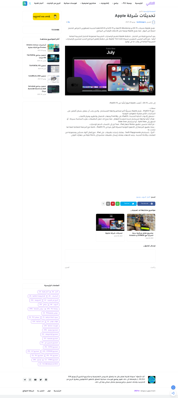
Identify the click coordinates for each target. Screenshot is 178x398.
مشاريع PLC (37, 356)
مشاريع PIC (52, 356)
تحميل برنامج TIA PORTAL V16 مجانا (36, 57)
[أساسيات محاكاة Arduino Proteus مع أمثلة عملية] (53, 48)
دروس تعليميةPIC (50, 313)
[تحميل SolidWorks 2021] (53, 79)
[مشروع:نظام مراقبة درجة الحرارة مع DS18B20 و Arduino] (141, 222)
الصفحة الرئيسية (149, 11)
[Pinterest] (113, 204)
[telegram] (25, 380)
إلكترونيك (36, 300)
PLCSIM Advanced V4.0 (48, 364)
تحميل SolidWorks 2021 (37, 76)
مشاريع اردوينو (51, 330)
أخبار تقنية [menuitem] (38, 3)
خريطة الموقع (28, 391)
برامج (43, 305)
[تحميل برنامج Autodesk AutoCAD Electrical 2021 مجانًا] (53, 89)
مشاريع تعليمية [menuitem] (89, 3)
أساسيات (53, 296)
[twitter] (41, 380)
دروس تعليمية (36, 309)
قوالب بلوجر (52, 322)
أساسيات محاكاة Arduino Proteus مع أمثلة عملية (36, 46)
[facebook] (46, 380)
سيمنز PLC (34, 317)
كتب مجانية (38, 322)
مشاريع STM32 (51, 360)
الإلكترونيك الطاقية (37, 296)
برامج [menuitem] (116, 3)
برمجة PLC (52, 309)
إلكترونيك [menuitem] (105, 3)
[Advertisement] (42, 191)
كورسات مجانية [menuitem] (70, 3)
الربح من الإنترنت (51, 300)
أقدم (67, 268)
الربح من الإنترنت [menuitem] (53, 3)
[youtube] (35, 380)
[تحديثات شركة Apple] (110, 222)
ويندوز (138, 197)
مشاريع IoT (33, 351)
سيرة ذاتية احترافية (50, 317)
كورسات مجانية (51, 326)
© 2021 (136, 391)
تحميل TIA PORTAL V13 (37, 66)
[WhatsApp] (118, 204)
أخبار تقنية (43, 292)
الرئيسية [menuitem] (139, 3)
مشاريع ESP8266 (50, 351)
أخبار (140, 11)
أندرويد (144, 197)
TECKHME (55, 30)
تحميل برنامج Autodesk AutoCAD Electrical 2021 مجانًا (37, 89)
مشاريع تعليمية (51, 339)
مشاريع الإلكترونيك (50, 334)
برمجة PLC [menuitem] (127, 3)
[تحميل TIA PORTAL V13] (53, 69)
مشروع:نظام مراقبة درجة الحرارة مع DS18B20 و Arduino (141, 234)
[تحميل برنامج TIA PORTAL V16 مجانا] (53, 58)
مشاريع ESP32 (51, 347)
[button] (30, 3)
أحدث (152, 268)
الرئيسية (57, 391)
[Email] (108, 204)
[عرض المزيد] (103, 204)
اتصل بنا (40, 391)
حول (49, 391)
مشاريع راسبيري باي (49, 343)
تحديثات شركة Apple (113, 233)
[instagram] (30, 380)
